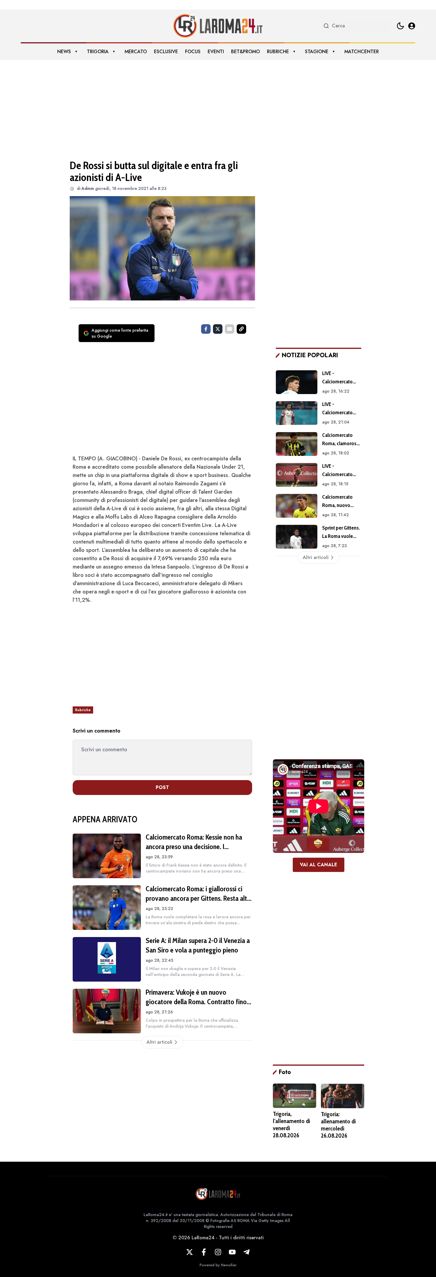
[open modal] (411, 25)
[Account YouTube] (232, 1252)
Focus (193, 51)
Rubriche (278, 51)
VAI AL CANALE (318, 864)
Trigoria (98, 51)
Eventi (216, 51)
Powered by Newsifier (218, 1265)
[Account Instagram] (218, 1252)
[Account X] (189, 1252)
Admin (88, 188)
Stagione (316, 51)
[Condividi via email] (229, 329)
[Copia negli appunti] (241, 329)
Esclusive (166, 51)
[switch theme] (400, 26)
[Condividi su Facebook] (206, 329)
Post (162, 787)
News (64, 51)
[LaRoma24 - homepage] (218, 25)
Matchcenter (361, 51)
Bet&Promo (245, 51)
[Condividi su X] (217, 329)
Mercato (136, 51)
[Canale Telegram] (246, 1252)
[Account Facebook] (203, 1252)
